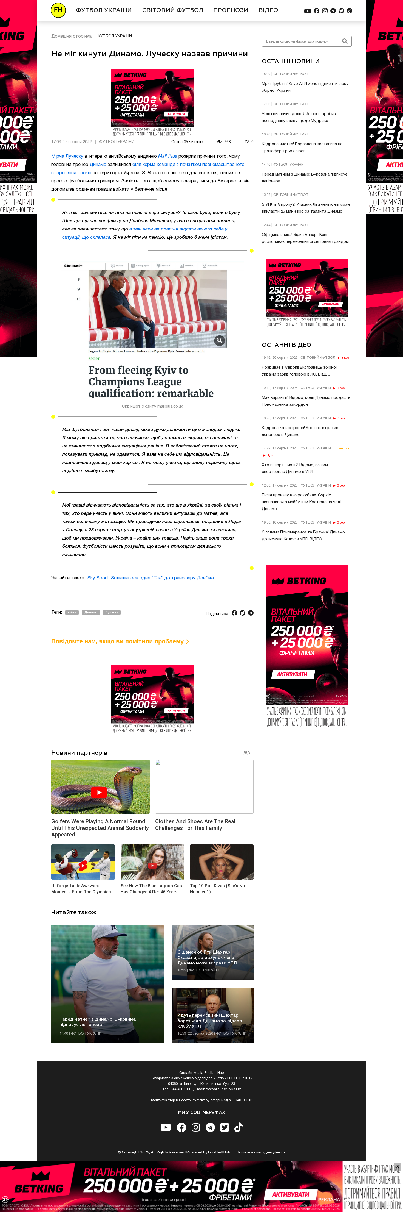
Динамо (98, 165)
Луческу (112, 612)
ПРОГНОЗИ (230, 10)
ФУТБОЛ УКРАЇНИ (104, 10)
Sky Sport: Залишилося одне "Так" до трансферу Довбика (151, 578)
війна (72, 612)
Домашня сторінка (71, 36)
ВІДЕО (268, 10)
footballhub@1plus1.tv (223, 1089)
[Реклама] (201, 1186)
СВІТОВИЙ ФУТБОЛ (172, 10)
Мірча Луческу (67, 156)
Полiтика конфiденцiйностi (261, 1152)
